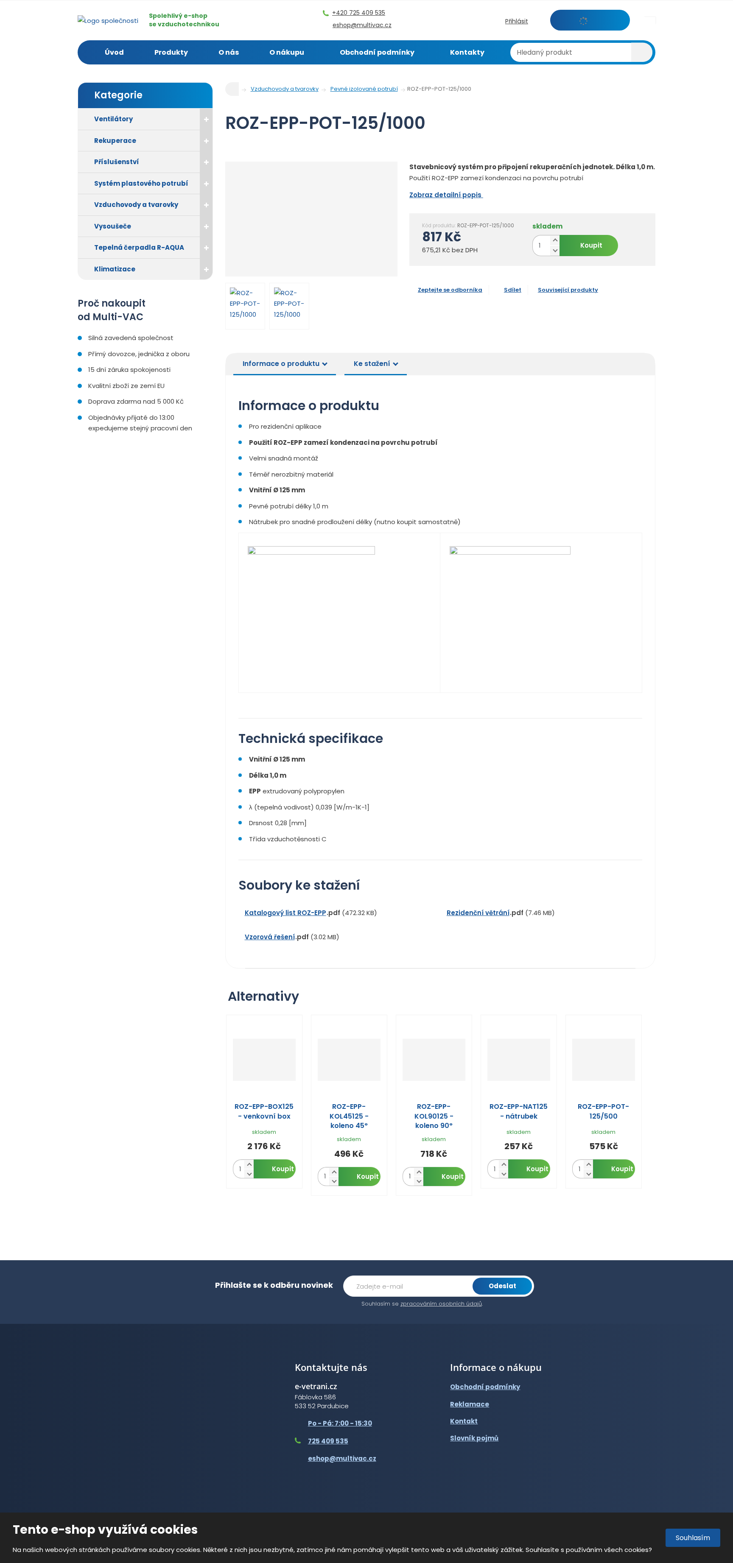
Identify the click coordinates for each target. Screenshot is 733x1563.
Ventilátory (113, 118)
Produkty (171, 52)
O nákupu (286, 52)
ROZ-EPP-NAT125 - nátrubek (519, 1111)
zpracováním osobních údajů (441, 1304)
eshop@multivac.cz (342, 1458)
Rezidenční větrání (478, 912)
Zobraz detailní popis (446, 194)
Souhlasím (693, 1538)
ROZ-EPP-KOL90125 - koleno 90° (433, 1116)
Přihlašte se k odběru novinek (274, 1285)
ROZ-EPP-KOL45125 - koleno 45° (349, 1116)
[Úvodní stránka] (108, 19)
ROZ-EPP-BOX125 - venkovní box (264, 1111)
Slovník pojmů (474, 1438)
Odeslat (502, 1285)
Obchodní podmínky (377, 52)
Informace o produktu (281, 363)
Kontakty (467, 52)
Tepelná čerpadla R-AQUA (139, 247)
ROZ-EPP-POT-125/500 (603, 1111)
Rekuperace (115, 140)
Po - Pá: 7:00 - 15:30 (340, 1423)
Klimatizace (114, 269)
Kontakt (464, 1421)
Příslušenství (116, 161)
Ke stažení (372, 363)
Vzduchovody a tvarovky (136, 204)
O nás (228, 52)
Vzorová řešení (270, 936)
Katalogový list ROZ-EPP (285, 912)
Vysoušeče (112, 226)
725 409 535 (328, 1441)
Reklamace (469, 1404)
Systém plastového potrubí (141, 183)
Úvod (114, 52)
